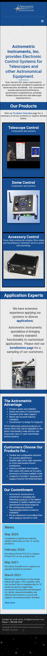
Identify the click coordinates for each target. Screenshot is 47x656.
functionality (15, 510)
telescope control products (23, 426)
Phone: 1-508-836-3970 (12, 622)
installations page (22, 348)
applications (25, 321)
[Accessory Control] (23, 265)
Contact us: (7, 619)
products (23, 499)
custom (16, 458)
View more (10, 603)
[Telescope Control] (23, 151)
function (34, 476)
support (13, 479)
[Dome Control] (23, 206)
